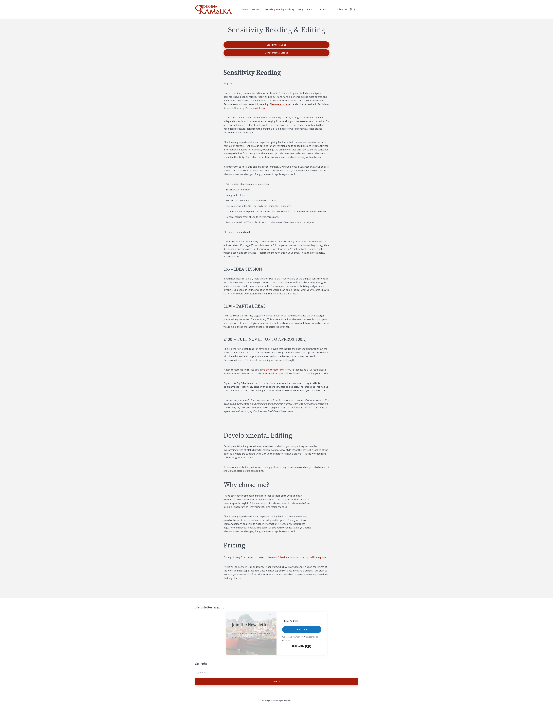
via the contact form (273, 369)
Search (276, 681)
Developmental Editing (276, 52)
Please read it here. (255, 108)
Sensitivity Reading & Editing (279, 9)
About (310, 9)
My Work (256, 9)
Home (245, 9)
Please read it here (280, 104)
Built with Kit (301, 646)
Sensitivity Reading (276, 44)
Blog (300, 9)
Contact (322, 9)
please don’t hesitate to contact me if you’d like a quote (296, 557)
